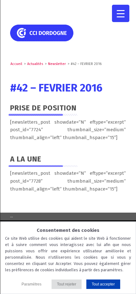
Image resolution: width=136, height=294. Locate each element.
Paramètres (31, 284)
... (11, 216)
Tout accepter (103, 284)
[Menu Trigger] (120, 13)
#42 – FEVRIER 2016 (56, 87)
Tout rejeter (66, 284)
